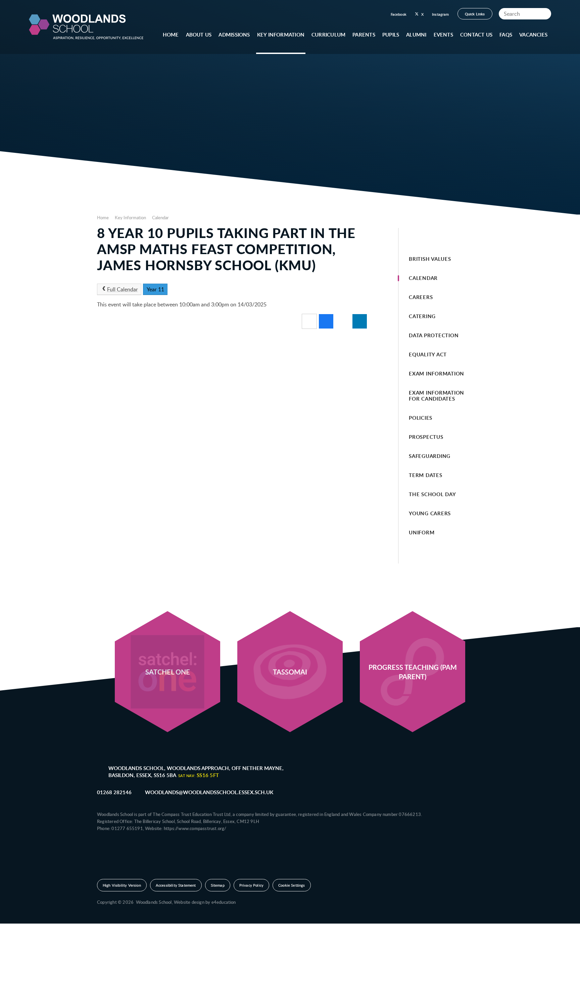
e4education (223, 902)
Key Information (130, 218)
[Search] (544, 13)
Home (103, 218)
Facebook (398, 14)
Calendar (160, 218)
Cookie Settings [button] (291, 885)
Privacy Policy (251, 885)
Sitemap (218, 885)
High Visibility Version (122, 885)
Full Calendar (122, 289)
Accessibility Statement (176, 885)
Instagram (440, 14)
